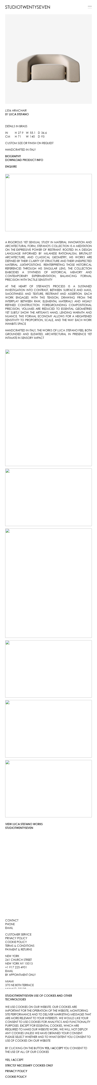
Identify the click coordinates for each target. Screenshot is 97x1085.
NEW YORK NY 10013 (19, 963)
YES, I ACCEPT (14, 1060)
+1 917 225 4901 (16, 967)
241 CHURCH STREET (18, 960)
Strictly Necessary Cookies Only (29, 1065)
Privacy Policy (16, 1071)
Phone (10, 924)
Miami (9, 981)
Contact (11, 920)
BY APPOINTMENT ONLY (20, 975)
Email (9, 928)
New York (12, 956)
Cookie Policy (16, 1077)
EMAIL (9, 971)
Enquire (11, 166)
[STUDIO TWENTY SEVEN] (27, 7)
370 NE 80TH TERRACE (19, 985)
